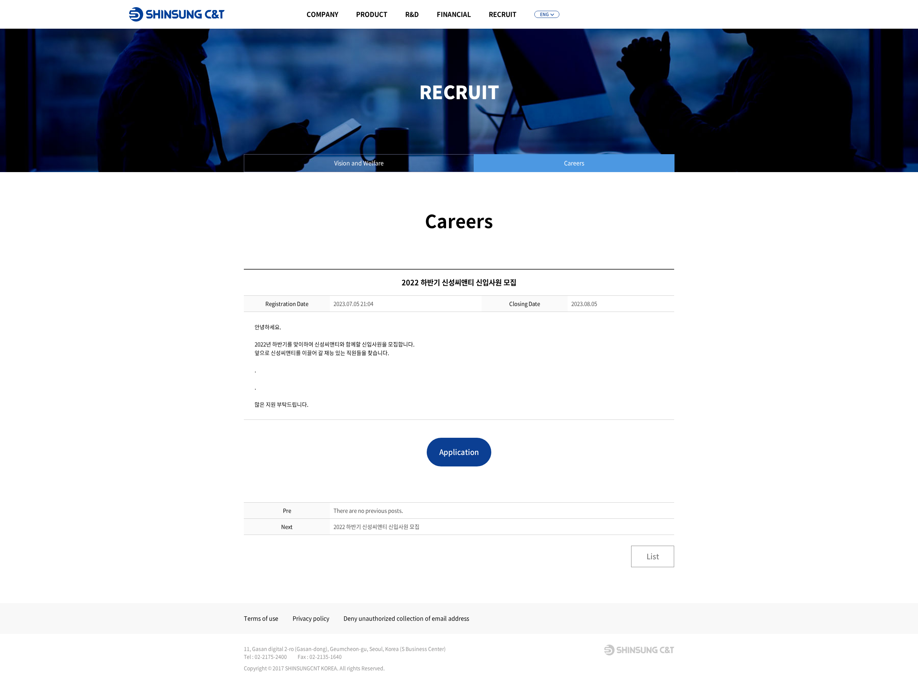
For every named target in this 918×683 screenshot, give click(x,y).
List (653, 556)
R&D (412, 14)
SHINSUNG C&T (176, 14)
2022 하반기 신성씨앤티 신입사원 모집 (376, 527)
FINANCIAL (454, 14)
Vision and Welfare (359, 162)
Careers (574, 162)
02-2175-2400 (271, 656)
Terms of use (261, 618)
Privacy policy (311, 618)
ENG (544, 14)
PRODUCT (371, 14)
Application (459, 452)
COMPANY (322, 14)
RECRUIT (502, 14)
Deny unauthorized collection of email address (406, 618)
